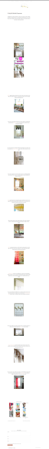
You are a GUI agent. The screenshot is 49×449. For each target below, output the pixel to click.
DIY (7, 12)
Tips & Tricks (13, 12)
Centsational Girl (10, 273)
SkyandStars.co (39, 447)
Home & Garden (10, 12)
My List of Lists (24, 5)
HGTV (9, 95)
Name (8, 436)
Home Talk (14, 122)
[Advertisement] (18, 90)
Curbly (9, 200)
